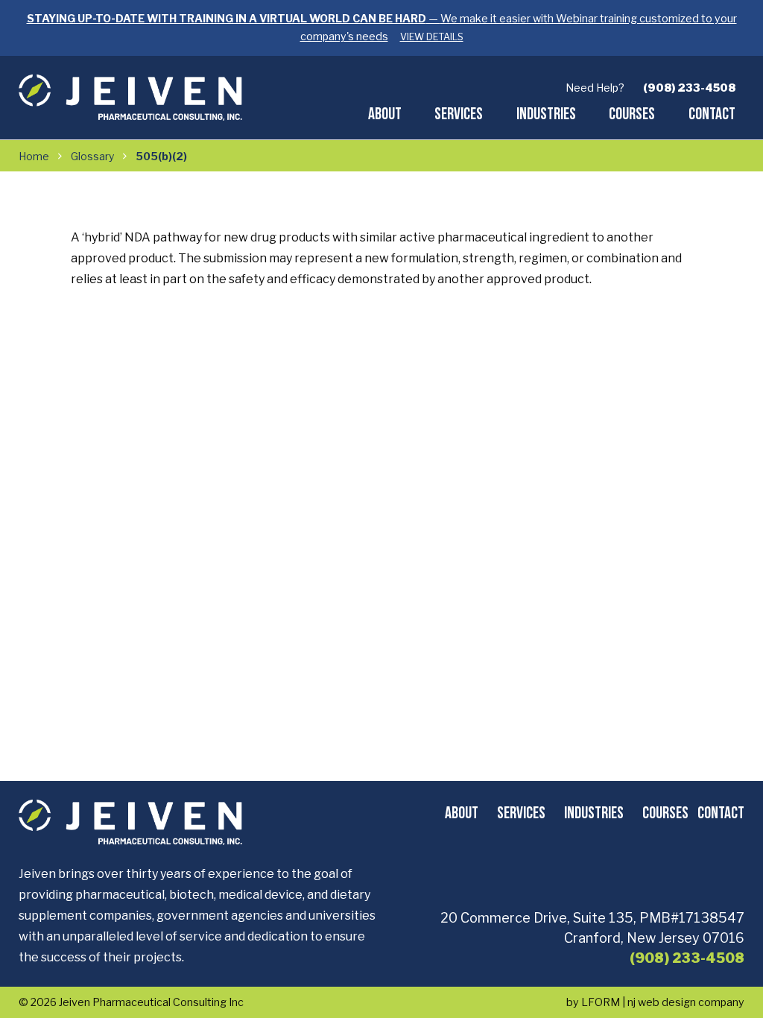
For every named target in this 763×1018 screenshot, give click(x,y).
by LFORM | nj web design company (655, 1002)
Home (34, 156)
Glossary (92, 156)
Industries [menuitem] (546, 113)
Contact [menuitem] (711, 113)
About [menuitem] (385, 113)
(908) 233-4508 (689, 87)
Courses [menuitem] (632, 113)
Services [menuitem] (458, 113)
